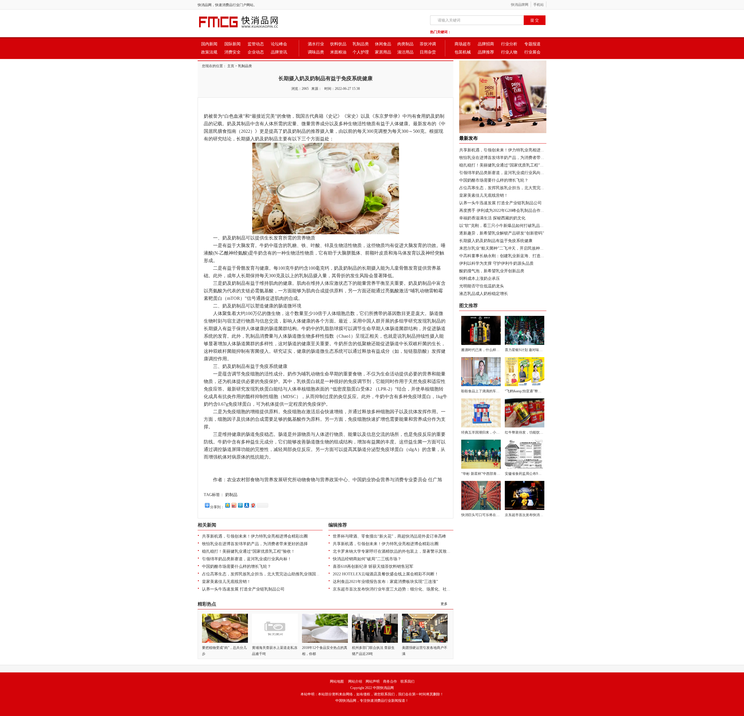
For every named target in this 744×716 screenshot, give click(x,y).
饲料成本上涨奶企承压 (479, 278)
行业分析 (509, 44)
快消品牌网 (519, 5)
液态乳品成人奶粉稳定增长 (483, 293)
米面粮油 (338, 52)
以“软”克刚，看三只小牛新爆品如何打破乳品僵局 (503, 225)
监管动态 (256, 44)
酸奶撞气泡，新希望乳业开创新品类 (491, 271)
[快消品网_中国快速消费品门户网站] (248, 28)
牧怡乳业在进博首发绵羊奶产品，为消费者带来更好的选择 (255, 544)
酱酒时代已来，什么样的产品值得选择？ (492, 350)
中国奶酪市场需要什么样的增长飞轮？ (236, 566)
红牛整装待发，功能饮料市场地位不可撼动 (538, 432)
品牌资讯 (279, 52)
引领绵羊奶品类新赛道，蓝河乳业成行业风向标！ (246, 559)
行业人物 (509, 52)
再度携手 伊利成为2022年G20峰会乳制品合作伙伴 (504, 210)
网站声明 (373, 681)
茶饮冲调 (428, 44)
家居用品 (383, 52)
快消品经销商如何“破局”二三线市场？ (367, 559)
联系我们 (407, 681)
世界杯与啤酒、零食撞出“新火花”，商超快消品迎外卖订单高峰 (389, 536)
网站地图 (337, 681)
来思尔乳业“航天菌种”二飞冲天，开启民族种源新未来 (507, 248)
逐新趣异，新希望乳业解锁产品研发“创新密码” (501, 233)
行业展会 (532, 52)
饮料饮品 (338, 44)
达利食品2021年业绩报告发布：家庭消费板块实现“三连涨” (385, 581)
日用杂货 (428, 52)
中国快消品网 (383, 688)
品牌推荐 (486, 52)
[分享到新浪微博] (233, 505)
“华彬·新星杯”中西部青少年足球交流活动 (493, 474)
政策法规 (209, 52)
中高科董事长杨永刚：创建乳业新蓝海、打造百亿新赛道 (510, 256)
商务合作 (390, 681)
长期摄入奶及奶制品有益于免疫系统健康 (495, 241)
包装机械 (463, 52)
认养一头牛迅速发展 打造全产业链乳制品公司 (243, 589)
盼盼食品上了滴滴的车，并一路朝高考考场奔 (496, 391)
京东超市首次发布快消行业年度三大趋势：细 (540, 515)
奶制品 (231, 495)
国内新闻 (209, 44)
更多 (444, 604)
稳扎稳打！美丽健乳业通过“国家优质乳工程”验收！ (248, 551)
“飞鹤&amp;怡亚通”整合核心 (526, 391)
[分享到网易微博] (253, 505)
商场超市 (463, 44)
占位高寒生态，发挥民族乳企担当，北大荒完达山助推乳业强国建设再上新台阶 (273, 574)
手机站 (538, 5)
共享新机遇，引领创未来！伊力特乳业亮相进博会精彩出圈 (255, 536)
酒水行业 (316, 44)
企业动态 (256, 52)
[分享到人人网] (246, 505)
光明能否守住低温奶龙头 (481, 286)
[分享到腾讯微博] (240, 505)
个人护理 (361, 52)
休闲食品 (383, 44)
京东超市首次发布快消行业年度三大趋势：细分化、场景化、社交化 (394, 589)
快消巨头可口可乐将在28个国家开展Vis (491, 515)
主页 (230, 66)
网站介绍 (355, 681)
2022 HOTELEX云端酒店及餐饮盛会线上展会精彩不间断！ (386, 574)
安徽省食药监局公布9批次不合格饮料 (533, 474)
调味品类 (316, 52)
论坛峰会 (279, 44)
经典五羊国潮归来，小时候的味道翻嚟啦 (492, 432)
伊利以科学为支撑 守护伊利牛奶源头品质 (496, 263)
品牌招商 (486, 44)
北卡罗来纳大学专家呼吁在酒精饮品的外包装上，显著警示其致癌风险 (396, 551)
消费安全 (232, 52)
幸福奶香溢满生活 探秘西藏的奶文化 (492, 218)
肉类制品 (405, 44)
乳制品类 (361, 44)
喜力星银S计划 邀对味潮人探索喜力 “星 (535, 350)
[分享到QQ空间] (227, 505)
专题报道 (532, 44)
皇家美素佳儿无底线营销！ (226, 581)
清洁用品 (405, 52)
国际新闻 (232, 44)
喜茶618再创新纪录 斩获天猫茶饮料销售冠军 (373, 566)
